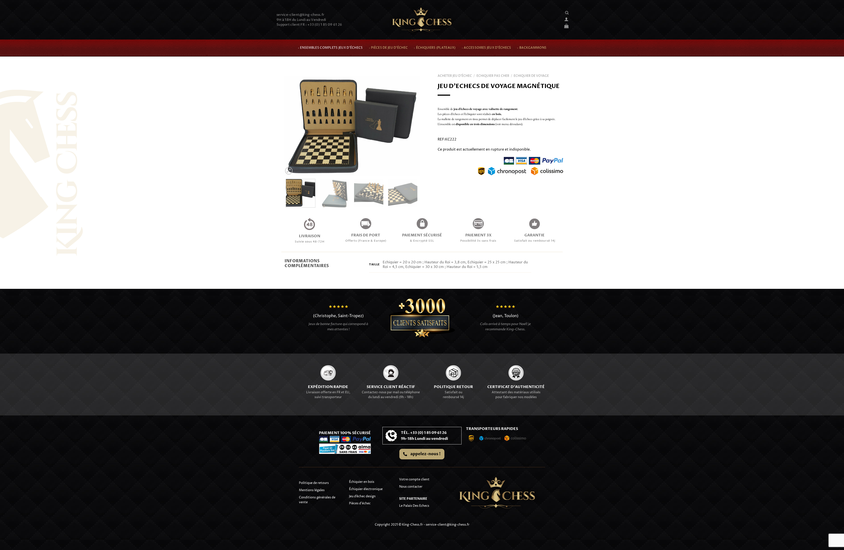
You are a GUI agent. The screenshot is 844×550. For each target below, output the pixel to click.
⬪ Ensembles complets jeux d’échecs (330, 48)
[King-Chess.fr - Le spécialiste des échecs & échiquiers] (422, 20)
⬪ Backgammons (531, 48)
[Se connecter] (566, 19)
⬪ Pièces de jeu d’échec (388, 48)
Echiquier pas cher (493, 76)
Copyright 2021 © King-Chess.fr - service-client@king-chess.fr (422, 525)
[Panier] (566, 26)
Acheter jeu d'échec (455, 76)
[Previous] (292, 126)
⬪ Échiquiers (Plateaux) (434, 48)
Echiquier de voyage (531, 76)
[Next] (411, 126)
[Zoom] (289, 171)
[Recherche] (566, 13)
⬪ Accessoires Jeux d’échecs (486, 48)
